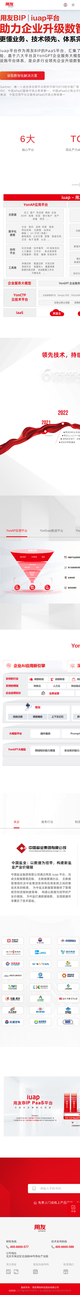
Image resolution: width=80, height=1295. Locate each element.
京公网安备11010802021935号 (55, 1290)
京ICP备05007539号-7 (27, 1290)
